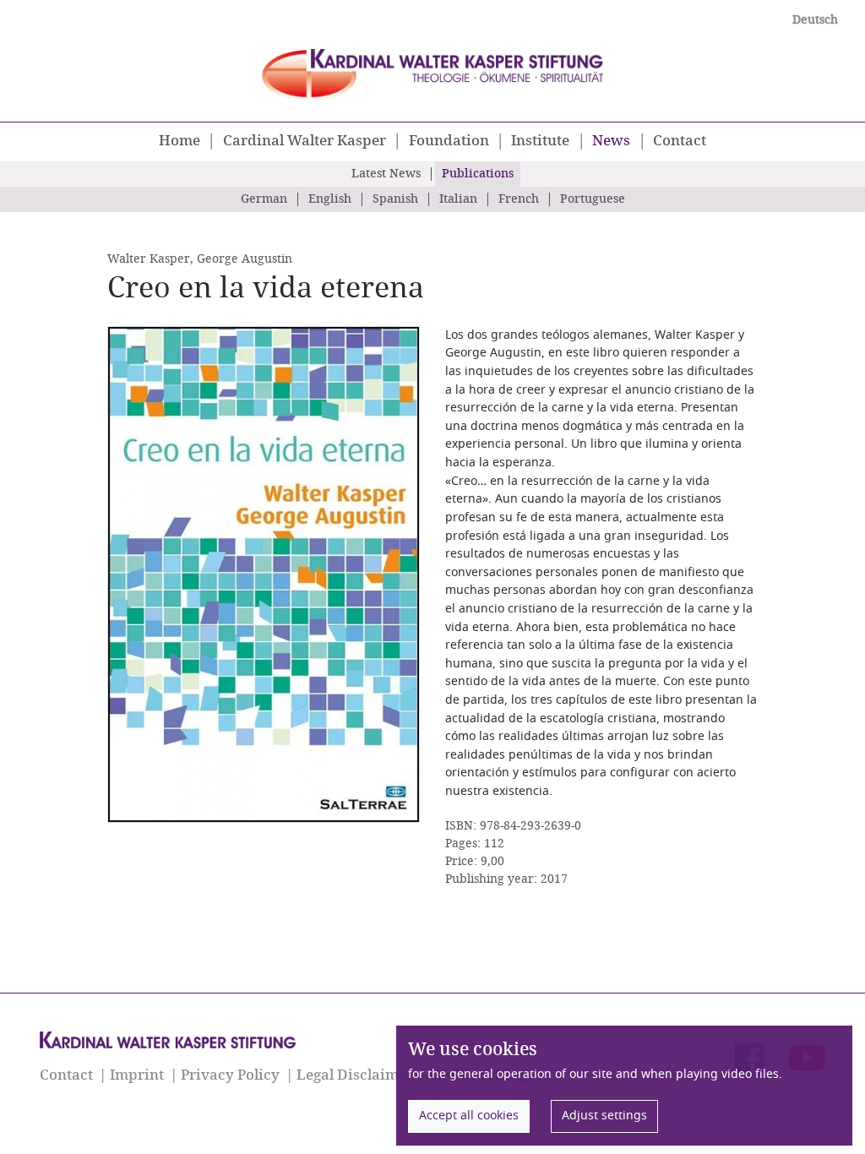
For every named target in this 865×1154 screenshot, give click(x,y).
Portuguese (592, 199)
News (613, 140)
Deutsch (815, 20)
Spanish (395, 199)
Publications (478, 174)
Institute (540, 141)
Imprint (137, 1075)
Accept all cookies (469, 1115)
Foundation (449, 141)
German (264, 199)
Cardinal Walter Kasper (304, 141)
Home (179, 141)
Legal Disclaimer (354, 1075)
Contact (679, 141)
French (518, 199)
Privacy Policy (230, 1075)
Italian (458, 199)
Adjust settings (604, 1115)
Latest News (386, 174)
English (329, 199)
